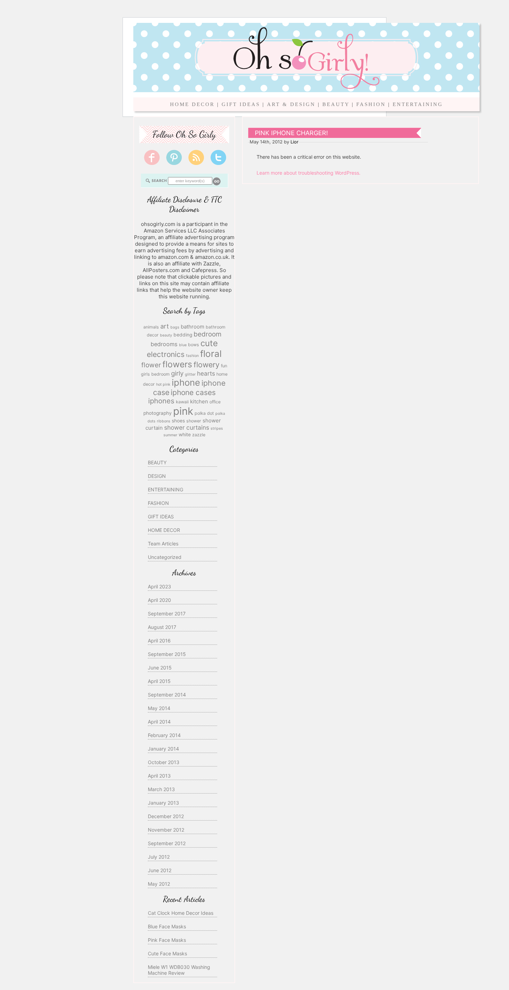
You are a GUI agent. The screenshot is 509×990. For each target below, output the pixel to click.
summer (170, 435)
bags (174, 327)
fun (224, 365)
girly (177, 373)
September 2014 (167, 695)
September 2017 (167, 613)
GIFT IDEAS (241, 104)
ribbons (163, 421)
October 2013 (163, 762)
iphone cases (193, 392)
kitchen (199, 401)
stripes (217, 428)
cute (209, 343)
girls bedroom (155, 374)
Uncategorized (164, 557)
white (185, 434)
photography (157, 413)
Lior (294, 141)
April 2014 (159, 722)
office (215, 401)
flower (151, 365)
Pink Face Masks (167, 940)
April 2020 (159, 600)
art (164, 326)
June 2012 (159, 870)
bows (193, 344)
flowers (177, 364)
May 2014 (159, 708)
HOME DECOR (192, 104)
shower (193, 420)
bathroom (192, 326)
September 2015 (167, 654)
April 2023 (159, 586)
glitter (190, 374)
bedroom (208, 334)
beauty (166, 335)
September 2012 (167, 843)
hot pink (163, 384)
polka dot (204, 413)
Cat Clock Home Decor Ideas (180, 913)
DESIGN (157, 476)
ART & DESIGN (291, 104)
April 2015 (159, 681)
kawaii (182, 401)
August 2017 (162, 627)
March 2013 (161, 789)
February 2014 (164, 735)
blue (183, 345)
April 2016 (159, 640)
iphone (186, 382)
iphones (161, 401)
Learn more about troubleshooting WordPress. (308, 173)
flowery (207, 364)
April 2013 (159, 776)
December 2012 (166, 816)
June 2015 (160, 668)
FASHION (371, 104)
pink (183, 411)
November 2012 (166, 830)
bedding (182, 335)
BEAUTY (335, 104)
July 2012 (159, 857)
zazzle (198, 434)
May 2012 (159, 884)
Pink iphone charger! (291, 133)
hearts (206, 373)
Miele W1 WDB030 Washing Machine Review (179, 970)
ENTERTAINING (418, 104)
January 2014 (163, 749)
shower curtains (186, 427)
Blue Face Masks (167, 926)
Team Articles (163, 543)
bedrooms (164, 344)
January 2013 (163, 803)
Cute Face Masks (167, 953)
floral (211, 353)
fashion (192, 355)
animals (151, 327)
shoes (178, 420)
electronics (166, 354)
